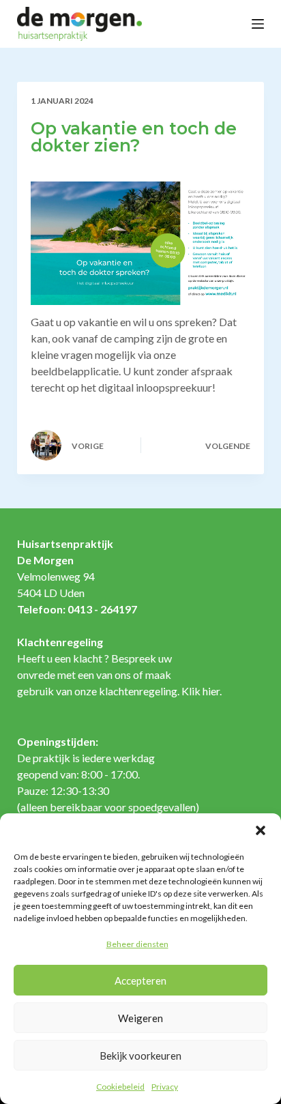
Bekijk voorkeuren (140, 1055)
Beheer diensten (137, 944)
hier (211, 690)
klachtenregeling (138, 690)
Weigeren (140, 1018)
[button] (260, 830)
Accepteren (140, 980)
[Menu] (258, 24)
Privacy (164, 1086)
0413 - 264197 (102, 608)
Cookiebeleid (120, 1086)
